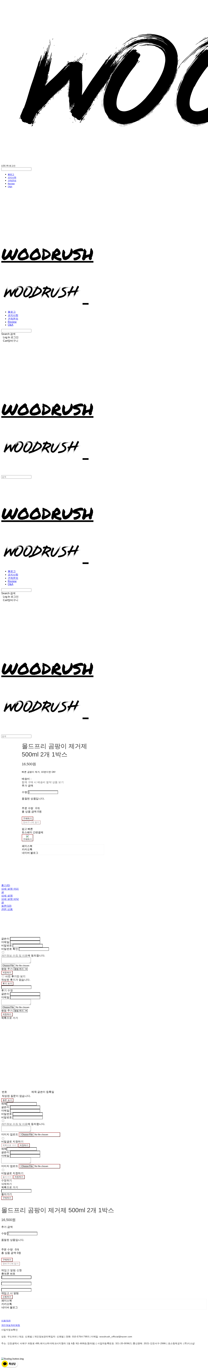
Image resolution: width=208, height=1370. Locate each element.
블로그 (11, 174)
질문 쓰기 (7, 1100)
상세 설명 (7, 895)
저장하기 (7, 972)
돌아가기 (7, 1177)
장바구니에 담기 (11, 1263)
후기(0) (5, 885)
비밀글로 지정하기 (12, 1141)
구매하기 (7, 1198)
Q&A (10, 186)
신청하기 (7, 1297)
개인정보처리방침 (10, 1325)
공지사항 (12, 177)
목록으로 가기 (9, 1145)
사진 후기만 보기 (15, 976)
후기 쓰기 (7, 983)
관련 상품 (7, 909)
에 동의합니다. (23, 955)
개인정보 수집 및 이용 (14, 955)
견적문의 (12, 180)
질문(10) (6, 906)
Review (11, 183)
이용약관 (6, 1320)
